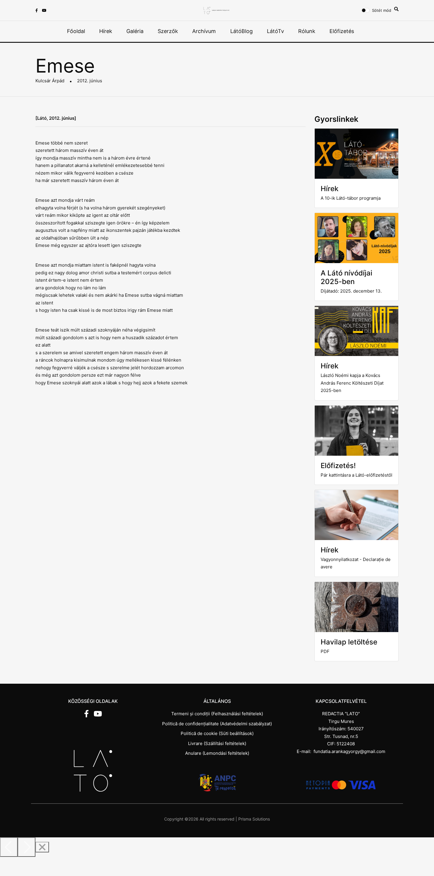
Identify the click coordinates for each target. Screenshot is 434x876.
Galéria (134, 31)
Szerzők (168, 31)
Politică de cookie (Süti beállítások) (217, 733)
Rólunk (306, 31)
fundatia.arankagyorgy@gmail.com (349, 751)
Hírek (105, 31)
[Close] (42, 847)
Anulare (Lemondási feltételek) (217, 753)
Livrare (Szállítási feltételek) (217, 743)
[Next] (26, 847)
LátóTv (275, 31)
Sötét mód (381, 10)
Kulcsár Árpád (49, 80)
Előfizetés (341, 31)
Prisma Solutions (254, 818)
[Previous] (9, 847)
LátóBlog (241, 31)
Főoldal (76, 31)
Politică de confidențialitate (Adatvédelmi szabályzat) (217, 723)
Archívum (204, 31)
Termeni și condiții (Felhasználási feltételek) (217, 713)
